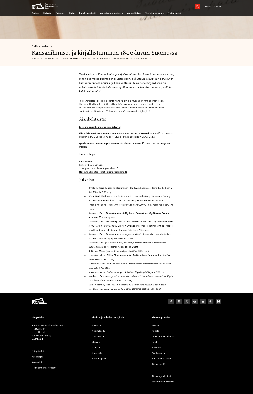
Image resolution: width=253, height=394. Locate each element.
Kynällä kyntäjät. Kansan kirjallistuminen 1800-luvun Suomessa (111, 143)
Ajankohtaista (134, 13)
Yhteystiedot (38, 351)
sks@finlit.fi (37, 339)
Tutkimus (60, 13)
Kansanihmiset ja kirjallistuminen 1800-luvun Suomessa (124, 58)
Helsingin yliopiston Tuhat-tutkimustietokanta (103, 171)
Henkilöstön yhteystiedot (44, 367)
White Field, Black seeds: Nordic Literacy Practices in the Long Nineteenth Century (119, 133)
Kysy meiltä (37, 362)
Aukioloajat (37, 356)
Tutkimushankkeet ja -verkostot (75, 58)
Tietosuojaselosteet (161, 376)
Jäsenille (96, 347)
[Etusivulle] (39, 303)
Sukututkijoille (99, 358)
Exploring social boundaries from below (99, 127)
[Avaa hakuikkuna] (197, 6)
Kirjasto (47, 13)
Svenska (207, 7)
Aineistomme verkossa (111, 13)
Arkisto (35, 13)
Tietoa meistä (175, 13)
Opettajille (97, 353)
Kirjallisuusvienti (87, 13)
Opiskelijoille (98, 336)
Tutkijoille (96, 325)
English (217, 7)
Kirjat (72, 13)
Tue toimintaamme (154, 13)
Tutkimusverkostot (42, 46)
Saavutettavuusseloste (163, 381)
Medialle (96, 342)
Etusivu (35, 58)
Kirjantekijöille (98, 331)
